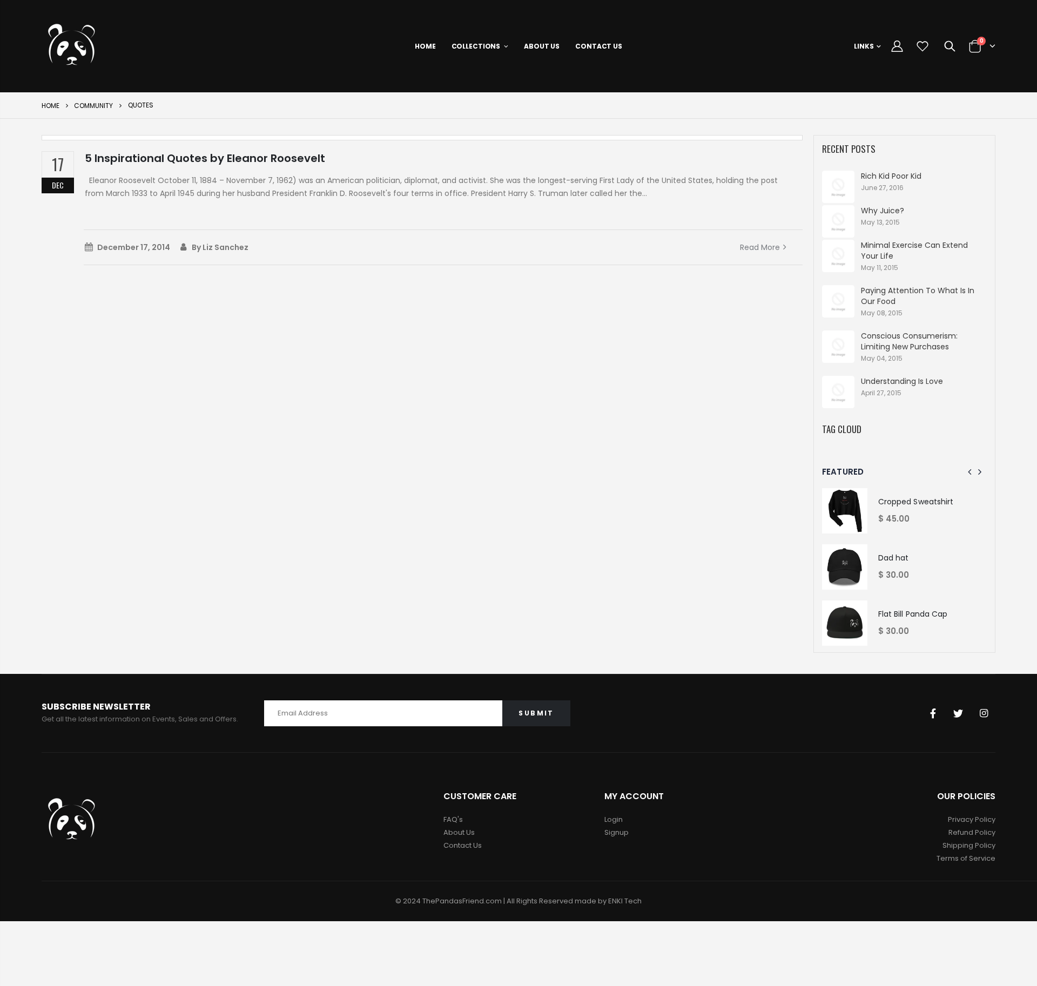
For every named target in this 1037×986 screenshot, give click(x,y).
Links (864, 46)
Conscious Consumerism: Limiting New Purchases (909, 341)
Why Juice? (882, 210)
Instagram (983, 713)
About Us (459, 832)
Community (93, 105)
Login (613, 819)
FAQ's (453, 819)
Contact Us (462, 845)
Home (50, 105)
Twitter (958, 713)
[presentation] (970, 472)
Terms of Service (966, 858)
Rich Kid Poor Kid (891, 176)
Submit (536, 713)
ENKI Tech (625, 901)
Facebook (933, 713)
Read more (760, 247)
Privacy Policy (971, 819)
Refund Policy (971, 832)
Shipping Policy (968, 845)
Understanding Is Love (902, 381)
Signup (616, 832)
